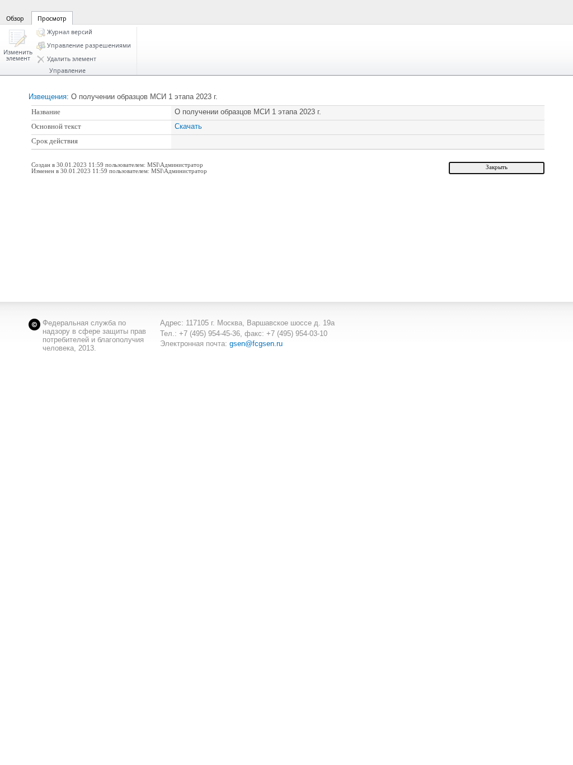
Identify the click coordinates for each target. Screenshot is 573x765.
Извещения (48, 96)
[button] (18, 46)
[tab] (15, 12)
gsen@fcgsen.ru (256, 343)
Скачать (188, 126)
